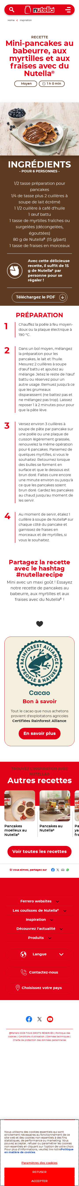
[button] (57, 901)
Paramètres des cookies (39, 1163)
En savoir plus (39, 733)
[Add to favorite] (39, 624)
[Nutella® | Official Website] (39, 10)
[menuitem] (36, 910)
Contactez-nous (43, 972)
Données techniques (58, 1037)
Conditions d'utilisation (31, 1037)
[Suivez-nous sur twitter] (39, 1019)
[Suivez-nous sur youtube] (50, 1019)
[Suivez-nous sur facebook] (29, 1019)
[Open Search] (12, 9)
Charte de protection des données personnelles (39, 1040)
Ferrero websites (36, 901)
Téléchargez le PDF (35, 297)
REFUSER (39, 1172)
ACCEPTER (39, 1181)
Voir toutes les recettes (39, 851)
